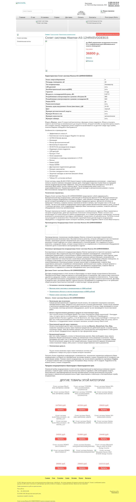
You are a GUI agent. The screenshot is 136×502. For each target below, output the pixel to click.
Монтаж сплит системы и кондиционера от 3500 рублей (70, 288)
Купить (61, 410)
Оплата (80, 17)
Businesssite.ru (115, 492)
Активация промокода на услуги (108, 34)
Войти (116, 17)
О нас (33, 17)
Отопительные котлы (94, 23)
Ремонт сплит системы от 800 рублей (63, 295)
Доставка (68, 17)
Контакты (92, 17)
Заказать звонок (113, 5)
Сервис (57, 17)
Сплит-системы (42, 23)
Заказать (89, 58)
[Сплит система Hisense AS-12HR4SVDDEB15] (61, 71)
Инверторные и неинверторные (67, 34)
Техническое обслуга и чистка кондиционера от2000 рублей (72, 291)
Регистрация (109, 17)
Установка (44, 17)
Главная (22, 17)
